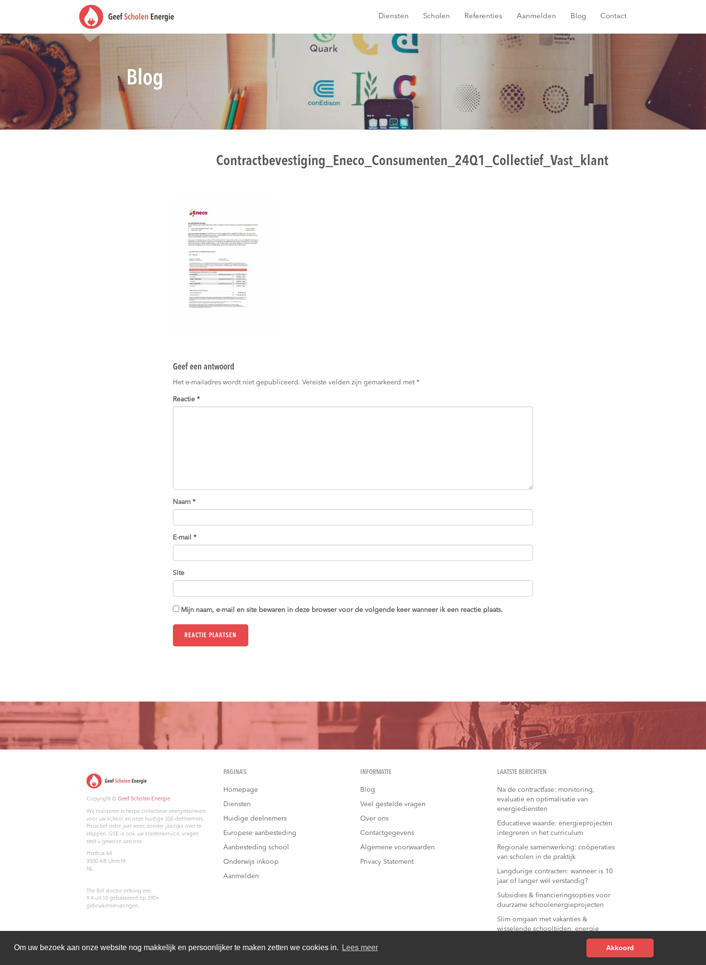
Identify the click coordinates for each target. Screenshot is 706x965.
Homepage (240, 789)
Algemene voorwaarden (397, 847)
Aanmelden (536, 16)
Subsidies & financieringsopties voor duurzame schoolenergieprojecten (553, 900)
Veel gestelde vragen (393, 804)
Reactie (186, 399)
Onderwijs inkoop (251, 861)
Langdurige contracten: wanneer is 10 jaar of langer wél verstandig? (555, 876)
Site (178, 573)
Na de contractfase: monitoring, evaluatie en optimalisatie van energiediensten (546, 799)
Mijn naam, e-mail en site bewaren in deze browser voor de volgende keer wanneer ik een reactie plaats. (342, 610)
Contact (613, 16)
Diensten (393, 16)
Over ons (374, 818)
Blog (578, 16)
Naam (184, 502)
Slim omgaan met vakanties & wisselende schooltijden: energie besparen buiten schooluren (548, 929)
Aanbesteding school (256, 847)
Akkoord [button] (620, 948)
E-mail (184, 537)
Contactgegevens (387, 833)
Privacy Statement (387, 861)
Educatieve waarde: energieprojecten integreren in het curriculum (554, 828)
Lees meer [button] (360, 947)
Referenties (483, 16)
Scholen (436, 16)
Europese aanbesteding (259, 833)
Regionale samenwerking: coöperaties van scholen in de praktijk (556, 852)
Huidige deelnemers (255, 818)
